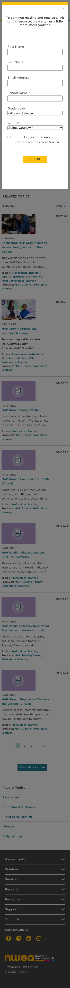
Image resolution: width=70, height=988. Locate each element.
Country (14, 122)
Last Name (15, 62)
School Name (18, 93)
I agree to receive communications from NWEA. (37, 139)
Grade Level (16, 108)
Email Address (19, 77)
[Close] (63, 8)
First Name (15, 46)
